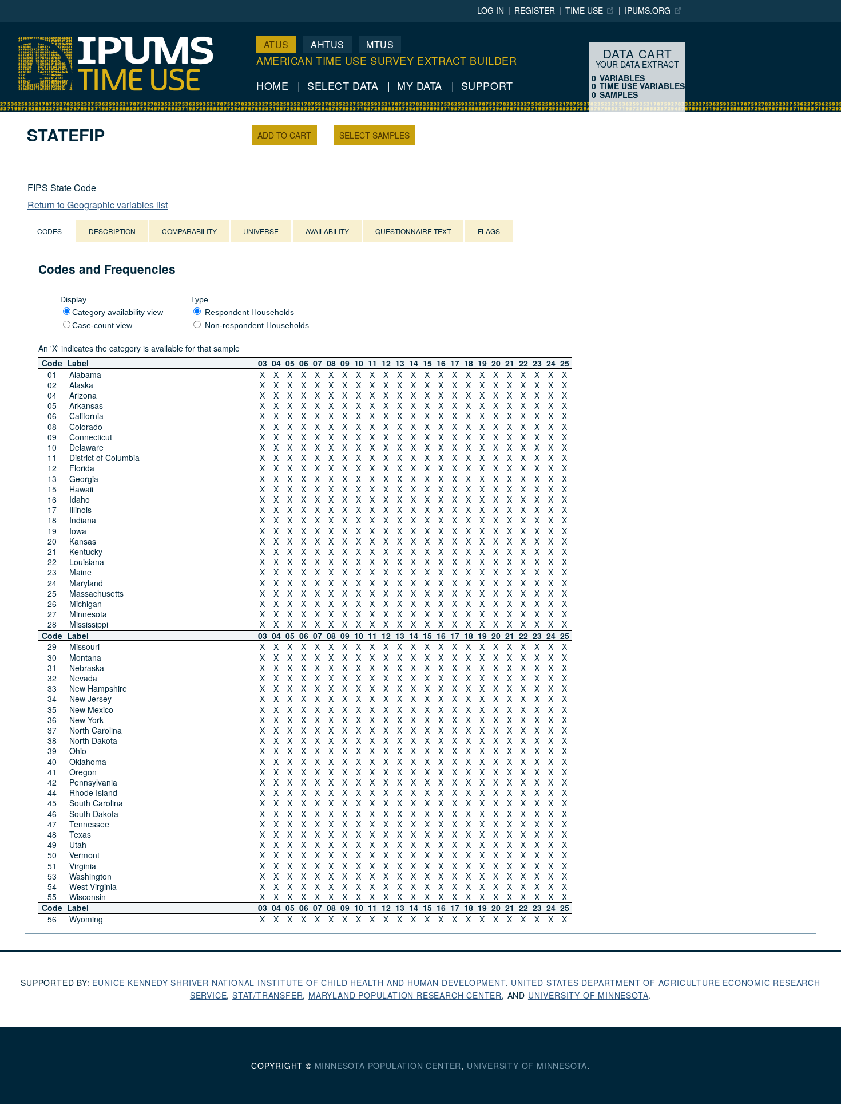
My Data (419, 85)
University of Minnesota (588, 995)
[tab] (49, 231)
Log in (490, 10)
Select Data (342, 85)
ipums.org (648, 10)
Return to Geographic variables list (97, 204)
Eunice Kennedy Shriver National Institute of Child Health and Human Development (298, 982)
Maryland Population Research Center (405, 995)
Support (487, 85)
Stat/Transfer (267, 995)
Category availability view (117, 312)
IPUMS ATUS (27, 27)
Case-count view (102, 325)
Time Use (584, 10)
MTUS (380, 44)
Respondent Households (249, 312)
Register (534, 10)
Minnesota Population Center (388, 1065)
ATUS (276, 44)
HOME (272, 85)
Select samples (374, 135)
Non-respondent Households (257, 325)
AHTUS (327, 44)
